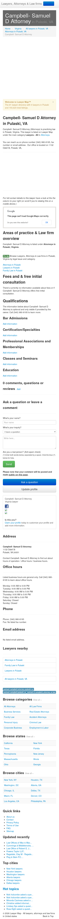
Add (18, 389)
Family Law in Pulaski (12, 270)
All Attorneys (9, 706)
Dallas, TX (35, 790)
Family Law (9, 717)
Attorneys (45, 134)
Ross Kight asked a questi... (19, 908)
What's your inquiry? (12, 427)
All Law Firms (36, 706)
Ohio (6, 764)
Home (7, 28)
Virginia (18, 28)
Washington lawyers (15, 874)
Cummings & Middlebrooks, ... (20, 845)
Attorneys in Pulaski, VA (15, 31)
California (8, 743)
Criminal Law (35, 722)
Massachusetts (11, 759)
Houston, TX (36, 779)
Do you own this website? (17, 223)
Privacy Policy (12, 822)
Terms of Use (12, 825)
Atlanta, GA (36, 785)
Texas (6, 748)
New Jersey (38, 753)
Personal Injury (11, 722)
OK (46, 222)
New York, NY (10, 779)
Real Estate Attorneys (39, 711)
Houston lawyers (13, 871)
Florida (36, 748)
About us (10, 816)
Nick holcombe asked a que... (19, 894)
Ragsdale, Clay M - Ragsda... (19, 854)
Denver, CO (36, 795)
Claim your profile (13, 522)
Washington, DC (11, 785)
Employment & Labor (39, 727)
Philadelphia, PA (38, 801)
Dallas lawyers (12, 883)
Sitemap (10, 831)
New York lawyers (14, 868)
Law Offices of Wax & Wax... (19, 842)
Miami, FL (8, 795)
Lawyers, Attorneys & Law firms (21, 3)
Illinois (36, 759)
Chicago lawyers (13, 880)
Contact (9, 819)
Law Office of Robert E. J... (18, 848)
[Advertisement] (29, 69)
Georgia (37, 764)
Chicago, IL (9, 790)
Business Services (12, 711)
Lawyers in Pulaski (11, 267)
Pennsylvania (10, 753)
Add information (10, 323)
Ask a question (29, 482)
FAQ (8, 828)
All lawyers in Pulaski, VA (37, 28)
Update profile (29, 489)
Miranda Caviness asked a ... (19, 900)
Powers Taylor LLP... (15, 851)
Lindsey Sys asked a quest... (19, 906)
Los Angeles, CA (11, 801)
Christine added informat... (18, 903)
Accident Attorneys (38, 717)
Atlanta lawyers (13, 877)
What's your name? (11, 418)
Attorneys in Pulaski (12, 264)
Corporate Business (13, 727)
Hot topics (11, 888)
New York (37, 743)
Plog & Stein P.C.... (14, 857)
